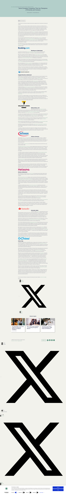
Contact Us (44, 340)
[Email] (2, 410)
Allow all (58, 487)
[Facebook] (2, 344)
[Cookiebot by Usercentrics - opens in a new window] (6, 492)
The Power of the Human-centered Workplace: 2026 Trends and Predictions (47, 327)
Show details (41, 492)
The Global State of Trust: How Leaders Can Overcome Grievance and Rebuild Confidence (18, 328)
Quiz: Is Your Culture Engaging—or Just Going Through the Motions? (33, 327)
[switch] (23, 492)
